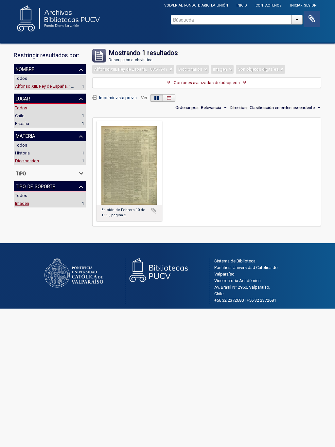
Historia (22, 153)
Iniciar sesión (303, 5)
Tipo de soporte (35, 186)
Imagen (22, 203)
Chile (19, 115)
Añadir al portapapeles (153, 210)
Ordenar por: (187, 107)
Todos (21, 78)
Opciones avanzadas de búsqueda (207, 82)
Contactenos (269, 5)
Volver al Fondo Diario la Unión (196, 5)
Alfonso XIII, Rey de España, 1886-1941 (51, 86)
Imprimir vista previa (117, 97)
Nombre (25, 69)
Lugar (23, 98)
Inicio (242, 5)
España (22, 123)
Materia (25, 135)
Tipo (21, 173)
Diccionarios (27, 160)
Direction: (239, 107)
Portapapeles (312, 19)
